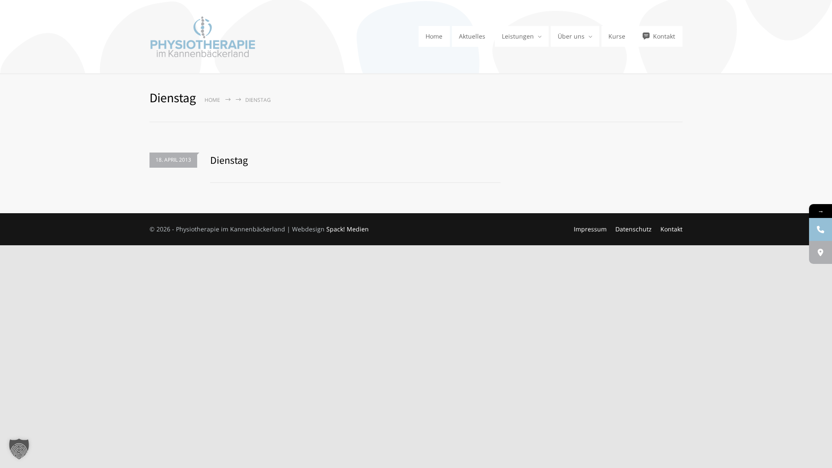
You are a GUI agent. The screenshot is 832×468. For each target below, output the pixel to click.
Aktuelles (472, 36)
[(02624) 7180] (820, 229)
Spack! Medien (347, 229)
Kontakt (664, 36)
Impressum (590, 229)
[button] (19, 449)
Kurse (616, 36)
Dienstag (229, 160)
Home (434, 36)
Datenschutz (633, 229)
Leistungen (518, 36)
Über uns (571, 36)
